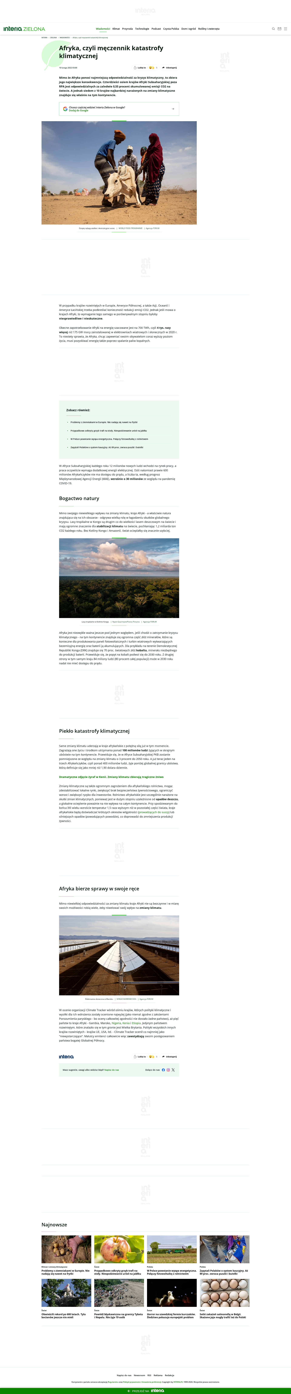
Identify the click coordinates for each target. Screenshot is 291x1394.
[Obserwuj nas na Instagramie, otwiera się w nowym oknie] (168, 1070)
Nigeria (116, 1023)
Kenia (126, 1023)
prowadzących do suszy (154, 812)
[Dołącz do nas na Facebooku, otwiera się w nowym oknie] (163, 1070)
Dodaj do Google (95, 110)
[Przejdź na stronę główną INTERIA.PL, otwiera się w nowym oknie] (13, 28)
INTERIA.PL (178, 1382)
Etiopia (136, 1023)
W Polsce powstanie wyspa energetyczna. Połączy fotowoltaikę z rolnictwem (109, 439)
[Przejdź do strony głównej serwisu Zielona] (34, 28)
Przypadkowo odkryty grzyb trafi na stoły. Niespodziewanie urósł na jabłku (109, 430)
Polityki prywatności (131, 1382)
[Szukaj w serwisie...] (273, 28)
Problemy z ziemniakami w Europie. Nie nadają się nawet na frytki (104, 422)
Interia (44, 37)
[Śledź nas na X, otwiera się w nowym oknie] (173, 1070)
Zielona (53, 37)
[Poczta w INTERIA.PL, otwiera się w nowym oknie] (279, 28)
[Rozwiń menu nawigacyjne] (286, 28)
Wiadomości (65, 37)
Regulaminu (113, 1382)
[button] (103, 28)
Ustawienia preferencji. (151, 1382)
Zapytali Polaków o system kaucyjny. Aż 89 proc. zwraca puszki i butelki (107, 447)
